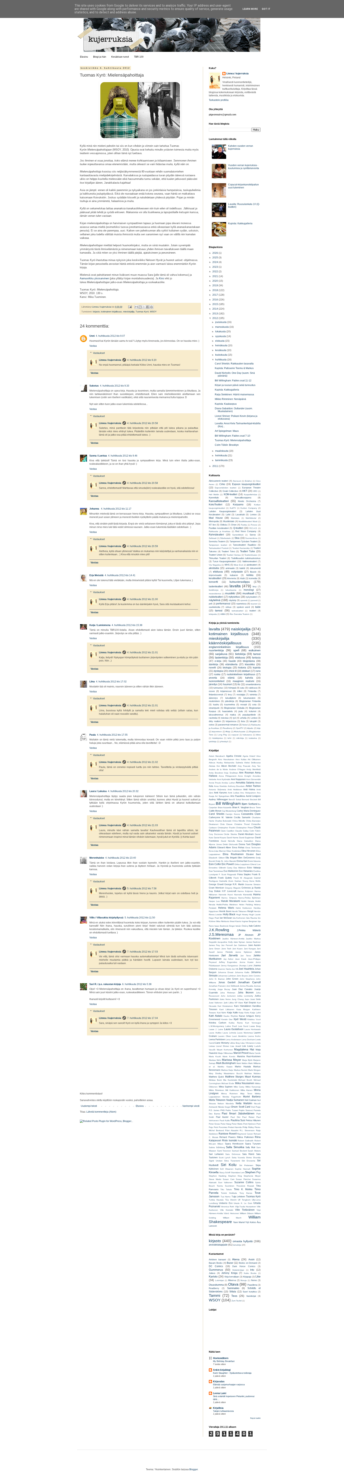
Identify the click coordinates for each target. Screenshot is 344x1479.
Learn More (250, 9)
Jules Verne (225, 999)
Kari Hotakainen (225, 1006)
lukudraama (231, 590)
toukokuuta (221, 354)
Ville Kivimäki (226, 1210)
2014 (215, 308)
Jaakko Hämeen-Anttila (233, 939)
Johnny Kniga (229, 1273)
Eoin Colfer (215, 864)
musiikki (230, 593)
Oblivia (223, 525)
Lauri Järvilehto (239, 1036)
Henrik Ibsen (225, 911)
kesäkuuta (221, 350)
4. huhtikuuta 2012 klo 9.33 (114, 385)
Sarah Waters (254, 1151)
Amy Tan (256, 766)
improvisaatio (215, 575)
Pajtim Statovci (246, 1110)
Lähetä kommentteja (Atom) (101, 1111)
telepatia (213, 614)
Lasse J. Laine (216, 1029)
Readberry (227, 728)
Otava (233, 1284)
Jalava (212, 1273)
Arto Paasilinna (237, 796)
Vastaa (93, 345)
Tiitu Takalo (226, 1189)
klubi (242, 578)
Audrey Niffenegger (218, 799)
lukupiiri (253, 721)
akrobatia (214, 568)
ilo (238, 684)
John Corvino (254, 976)
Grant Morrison (216, 888)
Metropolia (214, 521)
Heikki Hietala (247, 901)
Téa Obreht (230, 1200)
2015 (215, 304)
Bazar (230, 1263)
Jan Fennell (227, 945)
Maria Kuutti (215, 1056)
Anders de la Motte (218, 769)
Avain (251, 1259)
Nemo (254, 1280)
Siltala (232, 1291)
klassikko (250, 664)
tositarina (253, 738)
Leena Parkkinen (217, 1039)
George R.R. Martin (234, 884)
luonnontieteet (216, 681)
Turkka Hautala (216, 1200)
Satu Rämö (248, 1154)
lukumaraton (249, 698)
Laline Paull (231, 1026)
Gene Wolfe (255, 881)
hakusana (247, 735)
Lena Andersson (233, 1039)
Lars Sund (243, 1026)
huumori (227, 684)
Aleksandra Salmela (233, 763)
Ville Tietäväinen (245, 1209)
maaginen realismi (243, 681)
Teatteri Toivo (228, 551)
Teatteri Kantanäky (241, 548)
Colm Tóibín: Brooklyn (227, 445)
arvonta (213, 677)
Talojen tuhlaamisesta (223, 1411)
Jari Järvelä (229, 955)
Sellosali (212, 538)
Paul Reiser (248, 1117)
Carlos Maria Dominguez (249, 811)
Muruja (243, 1280)
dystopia (218, 671)
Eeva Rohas (238, 847)
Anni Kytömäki (223, 779)
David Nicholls (228, 841)
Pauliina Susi (238, 1120)
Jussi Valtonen (216, 1003)
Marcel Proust (241, 1053)
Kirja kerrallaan (232, 1276)
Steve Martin (215, 1179)
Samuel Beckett (239, 1151)
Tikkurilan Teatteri (217, 558)
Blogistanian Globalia (234, 708)
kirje (259, 728)
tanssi (218, 610)
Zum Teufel (237, 1301)
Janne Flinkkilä (225, 952)
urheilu (243, 718)
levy (255, 586)
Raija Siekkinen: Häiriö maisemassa (234, 394)
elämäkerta (231, 664)
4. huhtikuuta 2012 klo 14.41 (120, 575)
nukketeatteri (216, 596)
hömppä (232, 688)
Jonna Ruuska (246, 986)
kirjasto (96, 311)
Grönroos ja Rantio (251, 888)
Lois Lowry (247, 1046)
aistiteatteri (252, 565)
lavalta (235, 586)
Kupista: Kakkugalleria (240, 223)
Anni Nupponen (238, 779)
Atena (235, 1259)
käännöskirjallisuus (225, 643)
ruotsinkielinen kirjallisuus (241, 674)
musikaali (248, 593)
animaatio (230, 568)
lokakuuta (220, 331)
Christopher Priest (244, 828)
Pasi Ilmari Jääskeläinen (238, 1113)
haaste (232, 661)
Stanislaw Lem (237, 1172)
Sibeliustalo (225, 538)
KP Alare (239, 1003)
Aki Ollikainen (254, 759)
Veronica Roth (227, 1206)
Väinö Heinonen (231, 1213)
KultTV (233, 508)
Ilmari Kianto (235, 921)
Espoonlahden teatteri (225, 488)
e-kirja (218, 661)
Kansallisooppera (243, 497)
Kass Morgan (243, 1009)
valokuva (252, 688)
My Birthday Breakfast (224, 1361)
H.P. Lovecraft (229, 891)
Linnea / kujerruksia (110, 360)
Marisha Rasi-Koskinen (249, 1056)
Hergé (250, 911)
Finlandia (252, 691)
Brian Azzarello (225, 807)
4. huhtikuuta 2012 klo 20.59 (142, 546)
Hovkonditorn (220, 1358)
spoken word (243, 607)
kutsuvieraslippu (240, 581)
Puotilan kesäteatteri (219, 528)
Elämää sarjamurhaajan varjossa (229, 1384)
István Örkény (242, 926)
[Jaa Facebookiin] (148, 307)
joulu (240, 711)
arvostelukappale (218, 1244)
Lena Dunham (248, 1039)
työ (234, 718)
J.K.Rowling (219, 930)
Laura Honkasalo (252, 1029)
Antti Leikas (233, 793)
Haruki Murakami (230, 901)
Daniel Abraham (246, 834)
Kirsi (161, 278)
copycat (234, 735)
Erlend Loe (255, 864)
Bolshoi (248, 481)
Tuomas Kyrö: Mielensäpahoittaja (233, 440)
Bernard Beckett (249, 799)
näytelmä (214, 600)
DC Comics (216, 1266)
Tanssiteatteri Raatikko (244, 545)
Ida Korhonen (239, 918)
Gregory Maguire (233, 888)
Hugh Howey (242, 914)
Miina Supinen (226, 1086)
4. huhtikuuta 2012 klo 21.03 (142, 825)
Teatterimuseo (250, 555)
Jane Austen (254, 945)
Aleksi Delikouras (252, 763)
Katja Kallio (232, 1012)
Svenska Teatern (217, 541)
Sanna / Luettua (98, 455)
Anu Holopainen (248, 793)
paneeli (254, 600)
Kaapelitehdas (250, 494)
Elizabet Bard (253, 854)
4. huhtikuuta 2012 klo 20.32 (123, 791)
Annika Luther (228, 783)
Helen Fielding (246, 904)
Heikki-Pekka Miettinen (227, 904)
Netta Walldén (244, 1103)
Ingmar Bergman (249, 921)
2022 (215, 271)
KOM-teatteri (230, 494)
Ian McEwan (226, 918)
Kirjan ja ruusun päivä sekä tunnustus (235, 385)
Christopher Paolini (226, 828)
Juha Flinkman (227, 993)
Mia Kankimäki (230, 1080)
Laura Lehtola (229, 1033)
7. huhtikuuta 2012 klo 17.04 (142, 1018)
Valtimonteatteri (249, 561)
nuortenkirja (216, 650)
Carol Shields (216, 814)
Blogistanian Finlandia (250, 701)
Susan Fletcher (243, 1179)
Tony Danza (245, 1193)
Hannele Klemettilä (243, 895)
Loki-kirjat (219, 1280)
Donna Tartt (244, 844)
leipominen (217, 731)
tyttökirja (212, 741)
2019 (215, 285)
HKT (244, 491)
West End (238, 565)
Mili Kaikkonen (232, 1090)
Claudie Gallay (242, 831)
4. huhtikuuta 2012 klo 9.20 (141, 360)
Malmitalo (235, 518)
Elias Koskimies (234, 851)
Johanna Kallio (242, 972)
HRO (255, 491)
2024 (215, 262)
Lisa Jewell (235, 1046)
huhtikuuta (221, 359)
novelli (212, 667)
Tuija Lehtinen (238, 1196)
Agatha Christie (233, 756)
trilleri (239, 691)
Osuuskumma (216, 1284)
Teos (234, 1295)
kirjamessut (226, 691)
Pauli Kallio (225, 1120)
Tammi (214, 1295)
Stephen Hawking (217, 1176)
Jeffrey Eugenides (228, 962)
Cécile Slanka (230, 834)
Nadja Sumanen (235, 1100)
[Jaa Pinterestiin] (151, 307)
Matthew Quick (216, 1077)
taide (258, 607)
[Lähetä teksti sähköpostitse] (129, 307)
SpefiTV (239, 728)
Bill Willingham (228, 803)
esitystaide (237, 571)
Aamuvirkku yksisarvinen (94, 278)
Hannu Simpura (228, 898)
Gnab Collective (230, 491)
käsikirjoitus (217, 738)
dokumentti (255, 568)
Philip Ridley (248, 1127)
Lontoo (253, 514)
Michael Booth (245, 1080)
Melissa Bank (215, 1080)
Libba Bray (235, 1043)
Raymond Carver (245, 1134)
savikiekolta (214, 607)
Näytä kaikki (255, 1418)
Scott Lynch (224, 1157)
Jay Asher (228, 959)
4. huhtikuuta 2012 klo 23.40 (120, 857)
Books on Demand (248, 1263)
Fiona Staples (244, 874)
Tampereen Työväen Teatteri (243, 541)
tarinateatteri (237, 611)
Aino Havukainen (226, 759)
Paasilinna (252, 1285)
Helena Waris (226, 907)
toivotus (225, 718)
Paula (92, 734)
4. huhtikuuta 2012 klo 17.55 (112, 734)
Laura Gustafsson (234, 1029)
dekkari (246, 671)
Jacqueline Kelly (225, 942)
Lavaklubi (240, 514)
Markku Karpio (225, 1067)
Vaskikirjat (251, 1296)
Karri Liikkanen (227, 1009)
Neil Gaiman (250, 1100)
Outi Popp (256, 1107)
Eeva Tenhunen (253, 847)
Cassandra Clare (251, 814)
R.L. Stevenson (247, 1130)
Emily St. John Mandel (226, 861)
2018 (215, 290)
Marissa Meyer (231, 1059)
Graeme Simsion (253, 884)
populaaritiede (249, 714)
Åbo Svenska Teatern (239, 614)
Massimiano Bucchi (233, 1073)
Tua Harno (226, 1197)
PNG (222, 1110)
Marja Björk (247, 1060)
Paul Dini (235, 1117)
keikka (249, 575)
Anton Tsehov (253, 786)
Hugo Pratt (214, 918)
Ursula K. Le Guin (243, 1203)
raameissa (241, 603)
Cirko (222, 484)
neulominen (214, 701)
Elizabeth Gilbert (217, 858)
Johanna (94, 508)
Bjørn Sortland (249, 804)
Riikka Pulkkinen (245, 1137)
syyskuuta (221, 336)
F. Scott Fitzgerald (227, 874)
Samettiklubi (237, 535)
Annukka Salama (245, 782)
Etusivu (84, 56)
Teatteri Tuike (247, 551)
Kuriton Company (248, 508)
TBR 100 (139, 56)
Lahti (228, 514)
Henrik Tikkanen (239, 911)
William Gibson (246, 1213)
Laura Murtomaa (245, 1033)
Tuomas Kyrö (142, 311)
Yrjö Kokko (250, 1222)
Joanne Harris (224, 969)
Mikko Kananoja (253, 1087)
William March (232, 1218)
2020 (215, 280)
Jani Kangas (250, 949)
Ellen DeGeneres (246, 857)
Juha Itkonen (246, 992)
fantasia (256, 657)
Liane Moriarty (222, 1043)
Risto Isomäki (229, 1140)
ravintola (213, 718)
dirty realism (215, 721)
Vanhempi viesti (190, 1106)
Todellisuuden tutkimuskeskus (246, 558)
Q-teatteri (238, 528)
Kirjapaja (247, 1276)
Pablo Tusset (232, 1110)
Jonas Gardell (226, 982)
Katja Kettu (244, 1013)
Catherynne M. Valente (221, 817)
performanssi (223, 603)
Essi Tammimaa (216, 871)
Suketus (94, 385)
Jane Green (214, 949)
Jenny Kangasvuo (229, 965)
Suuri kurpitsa (250, 1291)
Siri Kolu (229, 1165)
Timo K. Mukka (243, 1189)
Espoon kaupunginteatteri (246, 484)
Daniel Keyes (220, 837)
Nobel (245, 725)
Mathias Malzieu (252, 1073)
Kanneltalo (214, 497)
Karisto (213, 1276)
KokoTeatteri (215, 504)
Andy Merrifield (253, 769)
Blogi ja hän (99, 56)
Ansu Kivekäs (220, 786)
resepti (243, 704)
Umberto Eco (225, 1203)
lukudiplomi (230, 698)
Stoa (237, 538)
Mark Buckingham (226, 1063)
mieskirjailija (128, 311)
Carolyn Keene (233, 814)
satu (242, 688)
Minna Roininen (229, 1093)
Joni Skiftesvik (232, 986)
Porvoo (254, 525)
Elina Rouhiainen (233, 854)
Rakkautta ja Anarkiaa (219, 531)
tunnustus (218, 688)
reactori (254, 604)
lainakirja (237, 1245)
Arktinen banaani (217, 1259)
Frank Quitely (225, 878)
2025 (215, 257)
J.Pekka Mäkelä (249, 930)
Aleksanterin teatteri (218, 481)
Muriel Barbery (252, 1096)
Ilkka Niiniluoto (222, 921)
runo (258, 671)
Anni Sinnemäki (253, 779)
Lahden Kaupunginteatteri (222, 511)
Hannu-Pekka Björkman (249, 898)
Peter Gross (214, 1124)
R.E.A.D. (253, 528)
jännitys (213, 684)
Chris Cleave (226, 824)
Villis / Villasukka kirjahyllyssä (106, 917)
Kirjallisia (218, 1408)
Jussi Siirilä (255, 999)
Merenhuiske (96, 857)
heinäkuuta (221, 345)
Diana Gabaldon (245, 841)
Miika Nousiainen (244, 1083)
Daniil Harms (232, 837)
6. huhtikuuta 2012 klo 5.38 (136, 984)
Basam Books (216, 1263)
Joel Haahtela (246, 968)
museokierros (215, 593)
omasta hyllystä (243, 1241)
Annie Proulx (215, 783)
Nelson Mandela (226, 1103)
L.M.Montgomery (216, 1026)
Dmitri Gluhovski (230, 844)
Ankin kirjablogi (222, 1370)
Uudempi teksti (89, 1106)
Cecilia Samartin (242, 817)
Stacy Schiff (224, 1172)
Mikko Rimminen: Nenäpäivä (230, 399)
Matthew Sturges (234, 1076)
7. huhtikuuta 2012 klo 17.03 (142, 951)
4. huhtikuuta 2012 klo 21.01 (142, 652)
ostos (211, 724)
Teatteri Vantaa (234, 555)
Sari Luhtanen (216, 1154)
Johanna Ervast (226, 972)
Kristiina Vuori (254, 1019)
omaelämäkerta (253, 684)
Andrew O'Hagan (237, 769)
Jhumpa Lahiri (245, 965)
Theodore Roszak (245, 1186)
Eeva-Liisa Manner (217, 851)
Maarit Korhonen (225, 1050)
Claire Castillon (227, 831)
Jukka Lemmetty (245, 996)
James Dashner (253, 942)
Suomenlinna (251, 538)
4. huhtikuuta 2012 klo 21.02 (142, 762)
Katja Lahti (255, 1013)
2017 (215, 294)
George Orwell (216, 884)
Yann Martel (239, 1222)
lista (243, 721)
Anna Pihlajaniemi (227, 776)
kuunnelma (229, 704)
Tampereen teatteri (218, 545)
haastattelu (227, 711)
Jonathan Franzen (217, 986)
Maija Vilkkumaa (225, 1053)
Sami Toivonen (224, 1151)
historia (242, 667)
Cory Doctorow (216, 834)
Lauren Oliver (224, 1036)
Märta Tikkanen (217, 1100)
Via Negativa (215, 565)
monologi (249, 589)
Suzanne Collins (243, 1182)
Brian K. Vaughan (240, 807)
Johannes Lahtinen (227, 976)
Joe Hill (235, 969)
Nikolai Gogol (224, 1107)
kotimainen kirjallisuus (111, 311)
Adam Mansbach (217, 756)
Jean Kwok (240, 959)
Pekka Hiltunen (253, 1120)
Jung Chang (237, 999)
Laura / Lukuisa (98, 791)
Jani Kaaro (237, 949)
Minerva (232, 1280)
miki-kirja (240, 738)
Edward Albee (224, 847)
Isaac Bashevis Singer (224, 926)
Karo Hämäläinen (242, 1006)
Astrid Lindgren (253, 796)
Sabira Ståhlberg (217, 1147)
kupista (257, 667)
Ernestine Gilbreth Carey (220, 868)
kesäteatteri (215, 578)
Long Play (222, 735)
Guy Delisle (215, 891)
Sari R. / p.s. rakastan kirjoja (105, 984)
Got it (266, 9)
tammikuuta (221, 460)
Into (252, 1269)
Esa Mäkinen (240, 868)
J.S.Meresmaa (221, 934)
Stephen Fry (253, 1172)
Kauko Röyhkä (231, 1016)
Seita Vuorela (238, 1157)
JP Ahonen (245, 935)
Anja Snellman (231, 773)
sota (254, 704)
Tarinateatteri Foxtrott (219, 548)
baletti (242, 568)
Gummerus (216, 1269)
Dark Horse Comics (243, 1266)
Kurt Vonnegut (253, 1023)
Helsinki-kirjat (238, 1270)
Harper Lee (214, 901)
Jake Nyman (239, 942)
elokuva (218, 571)
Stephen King (235, 1176)
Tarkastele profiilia (219, 100)
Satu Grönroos (232, 1154)
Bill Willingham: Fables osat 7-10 (232, 435)
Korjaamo (238, 504)
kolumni (252, 711)
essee (212, 691)
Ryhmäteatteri (216, 534)
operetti (243, 600)
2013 (215, 313)
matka (233, 714)
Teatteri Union (215, 555)
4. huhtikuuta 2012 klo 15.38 (127, 625)
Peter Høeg (226, 1124)
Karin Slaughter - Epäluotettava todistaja (232, 1373)
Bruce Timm (255, 807)
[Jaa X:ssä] (144, 307)
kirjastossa (231, 721)
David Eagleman (246, 837)
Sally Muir (250, 1147)
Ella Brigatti (231, 857)
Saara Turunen (253, 1143)
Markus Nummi (240, 1070)
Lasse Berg (255, 1026)
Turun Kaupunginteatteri (224, 561)
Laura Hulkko (215, 1033)
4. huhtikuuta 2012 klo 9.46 (122, 455)
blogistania (249, 661)
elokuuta (220, 340)
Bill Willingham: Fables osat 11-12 (233, 380)
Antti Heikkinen (235, 789)
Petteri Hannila (235, 1127)
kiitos (258, 735)
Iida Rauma (251, 918)
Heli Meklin (214, 494)
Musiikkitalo (228, 521)
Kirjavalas (219, 1381)
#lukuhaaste (239, 731)
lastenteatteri (216, 586)
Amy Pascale (244, 766)
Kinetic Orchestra (247, 501)
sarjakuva (221, 653)
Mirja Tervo (246, 1093)
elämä (231, 677)
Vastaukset (99, 353)
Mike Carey (239, 1087)
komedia (253, 578)
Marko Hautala (243, 1066)
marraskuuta (222, 327)
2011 (215, 466)
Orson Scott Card (240, 1106)
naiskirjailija (241, 629)
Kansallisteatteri (219, 501)
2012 (215, 318)
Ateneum (237, 481)
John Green (232, 979)
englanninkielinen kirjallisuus (229, 646)
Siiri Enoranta (248, 1161)
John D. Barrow (217, 979)
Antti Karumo (220, 792)
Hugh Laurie (255, 914)
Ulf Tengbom (244, 1200)
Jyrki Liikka (229, 1003)
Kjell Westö (240, 1019)
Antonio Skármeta (217, 789)
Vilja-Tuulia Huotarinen (245, 1206)
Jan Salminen (240, 945)
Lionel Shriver (222, 1046)
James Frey (214, 945)
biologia (227, 667)
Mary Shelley (215, 1073)
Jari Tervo (245, 956)
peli (210, 603)
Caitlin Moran (215, 811)
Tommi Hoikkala (229, 1193)
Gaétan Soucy (241, 881)
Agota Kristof (249, 756)
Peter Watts (237, 1124)
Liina (92, 681)
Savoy (253, 534)
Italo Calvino (255, 926)
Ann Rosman (246, 772)
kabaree (234, 575)
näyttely (232, 600)
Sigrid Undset (215, 1161)
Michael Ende (227, 1083)
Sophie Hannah (242, 1169)
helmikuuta (221, 455)
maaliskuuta (222, 451)
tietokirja (240, 653)
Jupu (247, 999)
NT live (212, 525)
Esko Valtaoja (254, 867)
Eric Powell (228, 864)
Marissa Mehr (215, 1060)
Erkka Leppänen (242, 864)
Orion (233, 525)
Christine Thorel (242, 824)
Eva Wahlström (231, 871)
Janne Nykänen (243, 952)
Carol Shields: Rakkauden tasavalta (234, 363)
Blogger (193, 1469)
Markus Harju (227, 1070)
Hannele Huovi (226, 895)
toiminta (253, 694)
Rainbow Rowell (228, 1133)
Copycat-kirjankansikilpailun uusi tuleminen (243, 186)
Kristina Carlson (217, 1022)
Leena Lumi (219, 1393)
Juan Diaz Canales (242, 989)
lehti (229, 738)
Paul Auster (222, 1117)
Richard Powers (227, 1137)
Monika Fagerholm (232, 1097)
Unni (92, 336)
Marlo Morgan (254, 1070)
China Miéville (238, 821)
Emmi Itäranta (254, 861)
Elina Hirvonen (248, 851)
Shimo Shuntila (253, 1157)
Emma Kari (242, 861)
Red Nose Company (245, 531)
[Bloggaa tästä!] (140, 307)
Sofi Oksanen (226, 1169)
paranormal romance (228, 724)
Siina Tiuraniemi (232, 1161)
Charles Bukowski (223, 821)
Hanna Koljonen (245, 891)
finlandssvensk (216, 694)
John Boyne (242, 976)
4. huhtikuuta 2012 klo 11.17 (116, 508)
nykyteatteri (251, 597)
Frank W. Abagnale (243, 878)
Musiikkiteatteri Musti (247, 521)
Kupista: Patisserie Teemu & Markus (234, 368)
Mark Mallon (242, 1063)
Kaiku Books (250, 1273)
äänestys (213, 698)
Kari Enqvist (250, 1002)
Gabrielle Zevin (226, 881)
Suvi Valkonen (225, 1182)
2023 (215, 267)
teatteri (252, 610)
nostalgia (240, 694)
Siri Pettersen (246, 1165)
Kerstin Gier (227, 1019)
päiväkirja (229, 701)
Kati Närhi (221, 1013)
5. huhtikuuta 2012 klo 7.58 (141, 888)
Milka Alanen (246, 1090)
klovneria (231, 578)
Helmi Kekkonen (244, 908)
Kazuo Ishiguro (246, 1016)
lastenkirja (221, 657)
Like (258, 1276)
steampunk (214, 708)
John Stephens (247, 979)
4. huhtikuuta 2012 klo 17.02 (111, 681)
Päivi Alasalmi (231, 1130)
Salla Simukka (235, 1147)
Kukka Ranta (236, 1023)
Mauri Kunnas (253, 1076)
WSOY (153, 311)
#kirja (228, 731)
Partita (244, 525)
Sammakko (233, 1288)
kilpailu (250, 728)
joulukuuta (221, 322)
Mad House (216, 518)
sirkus (229, 607)
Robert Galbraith (245, 1141)
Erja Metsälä (96, 575)
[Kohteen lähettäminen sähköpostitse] (136, 307)
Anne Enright (244, 776)
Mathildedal (251, 518)
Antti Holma (249, 789)
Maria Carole (255, 1053)
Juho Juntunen (228, 996)
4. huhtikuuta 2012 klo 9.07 (110, 336)
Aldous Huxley (216, 763)
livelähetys (213, 590)
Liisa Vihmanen (247, 1043)
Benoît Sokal (235, 799)
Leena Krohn (254, 1036)
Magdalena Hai (244, 1049)
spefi (236, 650)
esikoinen (255, 650)
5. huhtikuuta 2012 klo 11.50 (140, 917)
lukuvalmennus (216, 714)
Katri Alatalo (215, 1016)
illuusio (253, 572)
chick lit (232, 671)
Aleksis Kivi (214, 766)
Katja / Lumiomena (99, 625)
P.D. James (214, 1110)
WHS (227, 565)
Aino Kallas (241, 759)
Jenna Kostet (246, 962)
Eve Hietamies (246, 871)
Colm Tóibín (255, 831)
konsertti (213, 582)
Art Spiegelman (222, 796)
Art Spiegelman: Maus (227, 431)
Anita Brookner (216, 773)
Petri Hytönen (249, 1124)
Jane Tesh (226, 949)
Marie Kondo (229, 1056)
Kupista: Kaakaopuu (226, 403)
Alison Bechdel (228, 766)
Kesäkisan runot (120, 56)
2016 (215, 299)
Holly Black (229, 914)
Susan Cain (229, 1179)
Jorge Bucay (224, 989)
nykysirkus (234, 596)
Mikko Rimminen (216, 1090)
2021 (215, 276)
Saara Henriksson (234, 1143)
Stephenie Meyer (252, 1176)
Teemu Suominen (225, 1186)
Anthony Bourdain (236, 786)
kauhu (216, 704)
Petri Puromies (220, 1127)
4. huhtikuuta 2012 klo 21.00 (142, 599)
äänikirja (213, 664)
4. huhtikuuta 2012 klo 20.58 (142, 423)
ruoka (217, 674)
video (223, 614)
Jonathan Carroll (249, 982)
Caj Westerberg (229, 811)
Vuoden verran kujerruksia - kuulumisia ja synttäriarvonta (243, 166)
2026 (215, 253)
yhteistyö (224, 741)
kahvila (249, 677)
